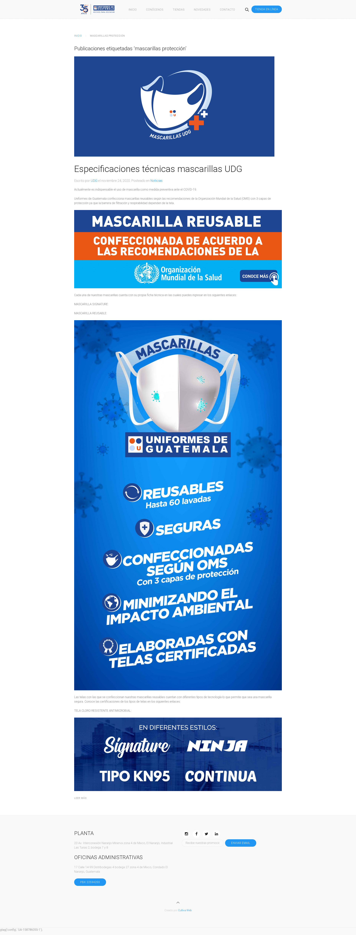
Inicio (133, 9)
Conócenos (155, 9)
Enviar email (240, 843)
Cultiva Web (185, 910)
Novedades (202, 9)
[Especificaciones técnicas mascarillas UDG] (174, 106)
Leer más (80, 798)
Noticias (156, 181)
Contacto (227, 9)
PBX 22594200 (90, 882)
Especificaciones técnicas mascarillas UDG (158, 169)
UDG (94, 181)
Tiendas (179, 9)
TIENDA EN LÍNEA (266, 9)
